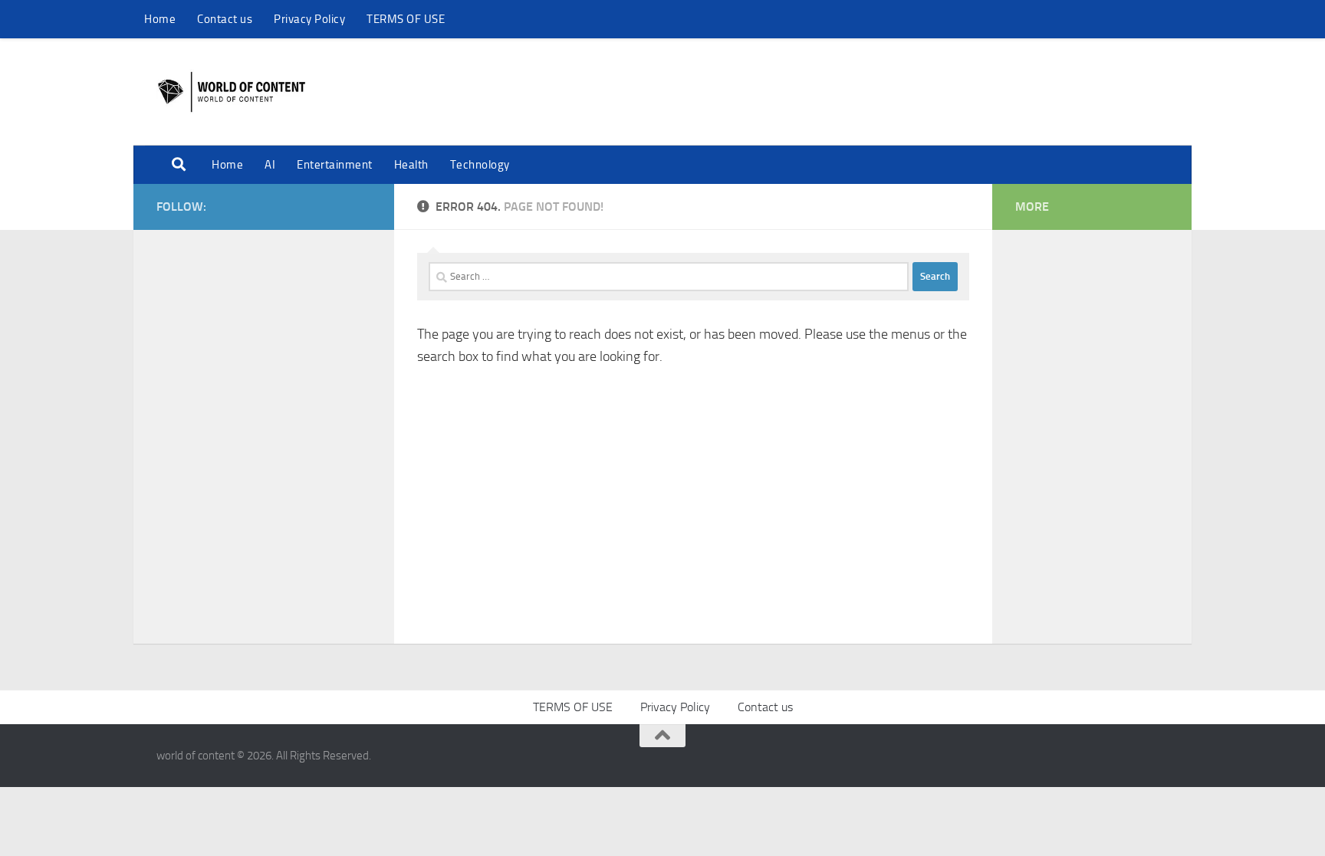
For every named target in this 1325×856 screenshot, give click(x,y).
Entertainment (335, 165)
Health (411, 165)
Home (160, 19)
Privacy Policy (309, 19)
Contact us (224, 19)
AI (270, 165)
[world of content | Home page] (231, 92)
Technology (480, 165)
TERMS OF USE (406, 19)
